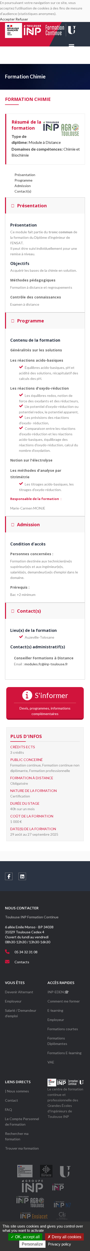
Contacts (21, 962)
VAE (51, 1062)
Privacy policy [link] (59, 1244)
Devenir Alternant (19, 992)
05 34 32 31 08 (26, 952)
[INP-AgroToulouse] (61, 128)
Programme (23, 180)
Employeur (13, 1001)
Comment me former (64, 1001)
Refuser (22, 19)
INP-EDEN (56, 992)
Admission (22, 186)
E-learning (55, 1010)
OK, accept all (27, 1237)
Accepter (7, 19)
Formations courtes (63, 1029)
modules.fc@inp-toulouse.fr (46, 664)
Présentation (24, 175)
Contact (11, 1100)
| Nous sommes (17, 1091)
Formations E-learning (65, 1053)
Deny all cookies (66, 1237)
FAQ (8, 1109)
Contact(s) (22, 191)
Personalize (32, 1244)
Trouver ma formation (22, 1148)
